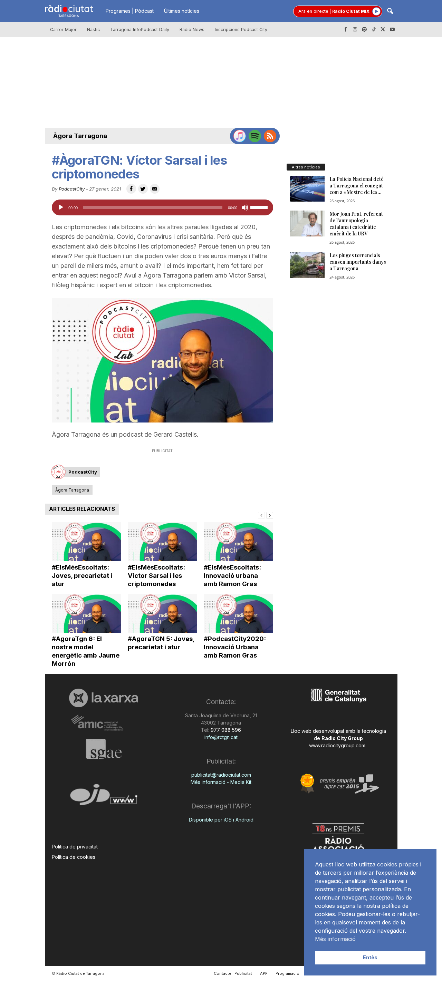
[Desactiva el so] (244, 207)
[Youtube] (392, 30)
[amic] (104, 723)
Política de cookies (73, 857)
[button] (389, 11)
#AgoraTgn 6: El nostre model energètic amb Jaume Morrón (85, 651)
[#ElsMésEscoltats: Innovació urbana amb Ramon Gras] (238, 541)
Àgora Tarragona (80, 136)
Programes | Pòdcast (130, 11)
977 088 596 (225, 730)
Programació (287, 973)
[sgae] (104, 749)
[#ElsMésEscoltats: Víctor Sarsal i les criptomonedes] (162, 541)
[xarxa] (104, 698)
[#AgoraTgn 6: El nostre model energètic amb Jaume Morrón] (86, 613)
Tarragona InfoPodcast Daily (139, 29)
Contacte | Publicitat (233, 973)
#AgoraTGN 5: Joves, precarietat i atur (161, 643)
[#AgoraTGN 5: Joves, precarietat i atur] (162, 613)
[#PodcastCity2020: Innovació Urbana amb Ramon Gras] (238, 613)
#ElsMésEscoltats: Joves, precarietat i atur (82, 575)
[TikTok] (373, 30)
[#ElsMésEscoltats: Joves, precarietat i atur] (86, 541)
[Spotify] (364, 30)
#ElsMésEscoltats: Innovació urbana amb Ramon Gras (232, 575)
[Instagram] (355, 30)
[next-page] (269, 514)
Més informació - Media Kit (221, 782)
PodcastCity (72, 189)
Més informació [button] (335, 938)
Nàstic (93, 29)
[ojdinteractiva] (104, 797)
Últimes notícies (181, 11)
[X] (383, 30)
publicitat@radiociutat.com (221, 775)
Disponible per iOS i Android (221, 820)
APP (264, 973)
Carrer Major (63, 29)
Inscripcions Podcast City (241, 29)
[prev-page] (261, 514)
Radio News (192, 29)
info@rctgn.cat (221, 737)
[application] (162, 207)
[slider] (260, 207)
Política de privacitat (75, 846)
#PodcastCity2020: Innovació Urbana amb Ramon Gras (235, 647)
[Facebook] (346, 30)
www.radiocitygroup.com (337, 745)
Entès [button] (370, 957)
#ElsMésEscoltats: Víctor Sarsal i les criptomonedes (156, 575)
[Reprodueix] (60, 207)
